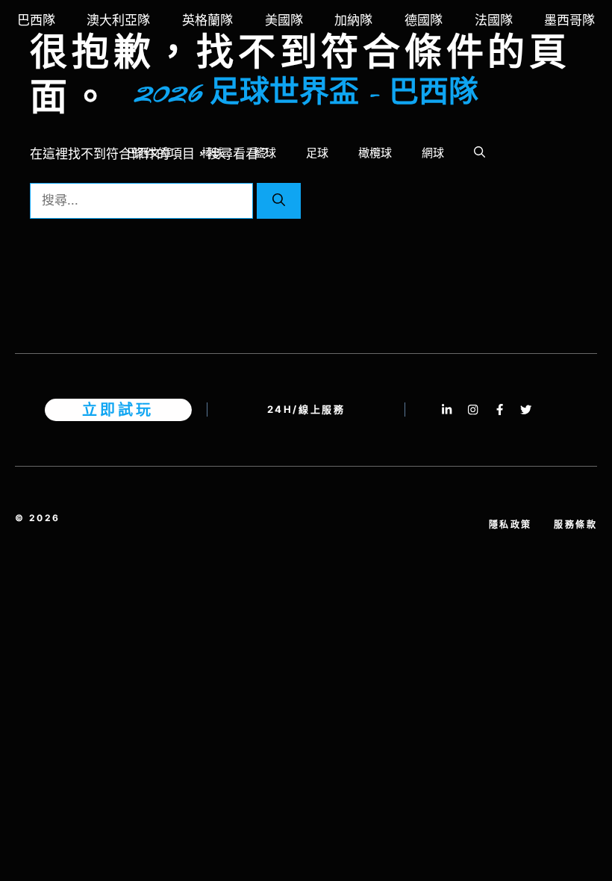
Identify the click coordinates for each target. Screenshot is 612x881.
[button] (479, 153)
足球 (317, 153)
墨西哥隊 (569, 20)
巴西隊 (36, 20)
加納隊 (353, 20)
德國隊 (424, 20)
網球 (433, 153)
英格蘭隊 (207, 20)
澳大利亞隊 (118, 20)
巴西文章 (149, 153)
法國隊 (494, 20)
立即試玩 (118, 410)
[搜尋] (279, 201)
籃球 (265, 153)
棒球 (213, 153)
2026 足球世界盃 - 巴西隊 (306, 93)
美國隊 (284, 20)
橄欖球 (375, 153)
